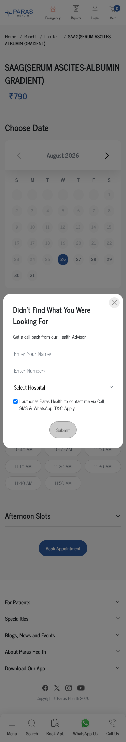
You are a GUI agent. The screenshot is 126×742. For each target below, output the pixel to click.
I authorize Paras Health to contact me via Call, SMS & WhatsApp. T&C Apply (62, 404)
